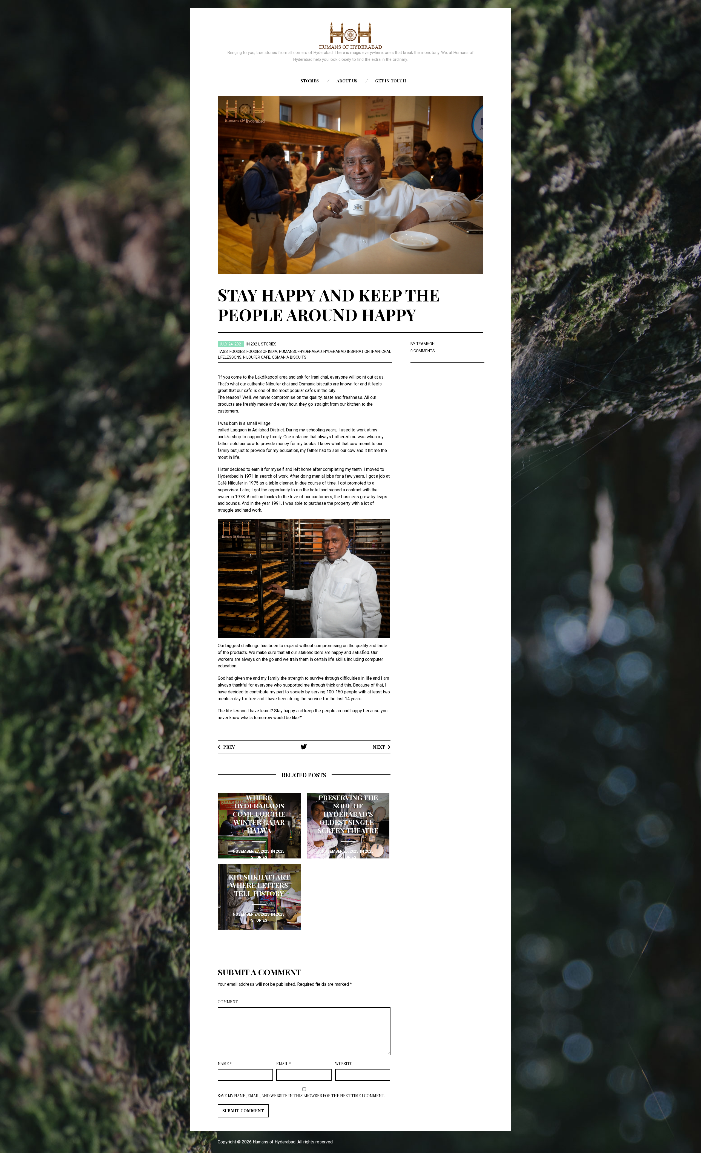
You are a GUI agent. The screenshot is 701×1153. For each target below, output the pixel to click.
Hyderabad (334, 351)
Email (283, 1063)
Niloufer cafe (256, 357)
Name (225, 1063)
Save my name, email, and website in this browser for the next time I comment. (301, 1095)
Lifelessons (230, 357)
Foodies (237, 351)
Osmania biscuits (289, 357)
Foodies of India (261, 351)
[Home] (350, 35)
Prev (229, 747)
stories (269, 344)
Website (343, 1063)
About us (347, 80)
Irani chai (380, 351)
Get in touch (390, 80)
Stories (310, 80)
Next (379, 747)
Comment (228, 1001)
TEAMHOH (425, 344)
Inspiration (358, 351)
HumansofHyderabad (300, 351)
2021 (255, 344)
